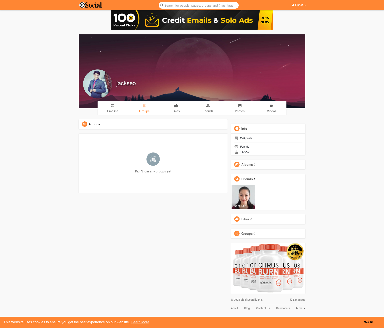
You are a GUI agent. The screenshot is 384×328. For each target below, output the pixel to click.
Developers (283, 308)
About (234, 308)
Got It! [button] (368, 322)
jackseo (126, 83)
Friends (247, 179)
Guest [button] (299, 5)
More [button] (299, 308)
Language (298, 299)
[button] (198, 5)
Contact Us (263, 308)
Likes (245, 219)
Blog (247, 308)
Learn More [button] (140, 322)
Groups (247, 233)
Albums (247, 164)
